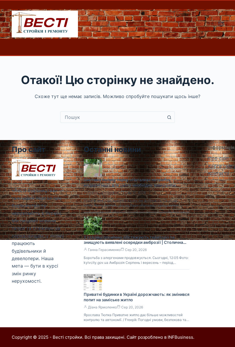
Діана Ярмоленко (102, 307)
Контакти (218, 173)
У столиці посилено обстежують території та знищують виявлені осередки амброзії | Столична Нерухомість (133, 242)
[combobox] (112, 117)
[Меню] (220, 24)
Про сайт (218, 158)
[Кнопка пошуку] (169, 117)
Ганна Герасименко (104, 192)
